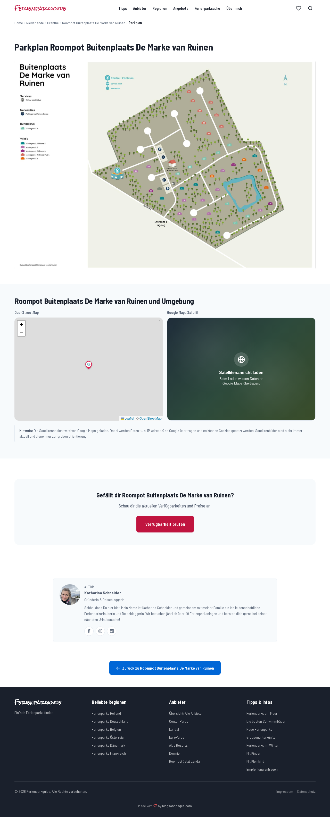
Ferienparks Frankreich (109, 753)
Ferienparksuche (207, 8)
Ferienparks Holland (106, 713)
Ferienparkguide (40, 8)
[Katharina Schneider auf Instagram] (100, 631)
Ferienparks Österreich (109, 737)
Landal (174, 729)
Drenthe (53, 23)
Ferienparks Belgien (106, 729)
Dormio (174, 753)
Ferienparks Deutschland (110, 721)
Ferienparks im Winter (262, 745)
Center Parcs (178, 721)
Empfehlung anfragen (262, 769)
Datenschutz (306, 791)
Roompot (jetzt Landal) (185, 761)
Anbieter (139, 8)
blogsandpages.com (177, 806)
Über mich (234, 8)
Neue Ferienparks (259, 729)
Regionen (160, 8)
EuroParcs (176, 737)
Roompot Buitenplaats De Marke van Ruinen (93, 23)
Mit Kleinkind (255, 761)
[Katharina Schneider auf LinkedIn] (111, 631)
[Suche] (310, 8)
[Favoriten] (298, 8)
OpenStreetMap (150, 418)
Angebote (180, 8)
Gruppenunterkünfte (261, 737)
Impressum (284, 791)
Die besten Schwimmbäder (266, 721)
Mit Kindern (254, 753)
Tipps (122, 8)
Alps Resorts (178, 745)
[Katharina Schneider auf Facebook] (89, 631)
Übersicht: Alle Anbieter (186, 713)
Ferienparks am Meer (261, 713)
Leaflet (129, 418)
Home (18, 23)
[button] (89, 365)
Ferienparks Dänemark (108, 745)
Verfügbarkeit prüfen (165, 524)
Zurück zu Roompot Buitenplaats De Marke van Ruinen (168, 667)
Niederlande (35, 23)
